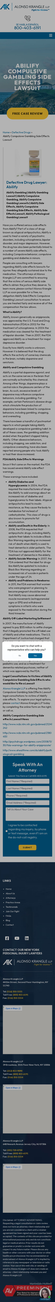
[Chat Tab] (27, 651)
